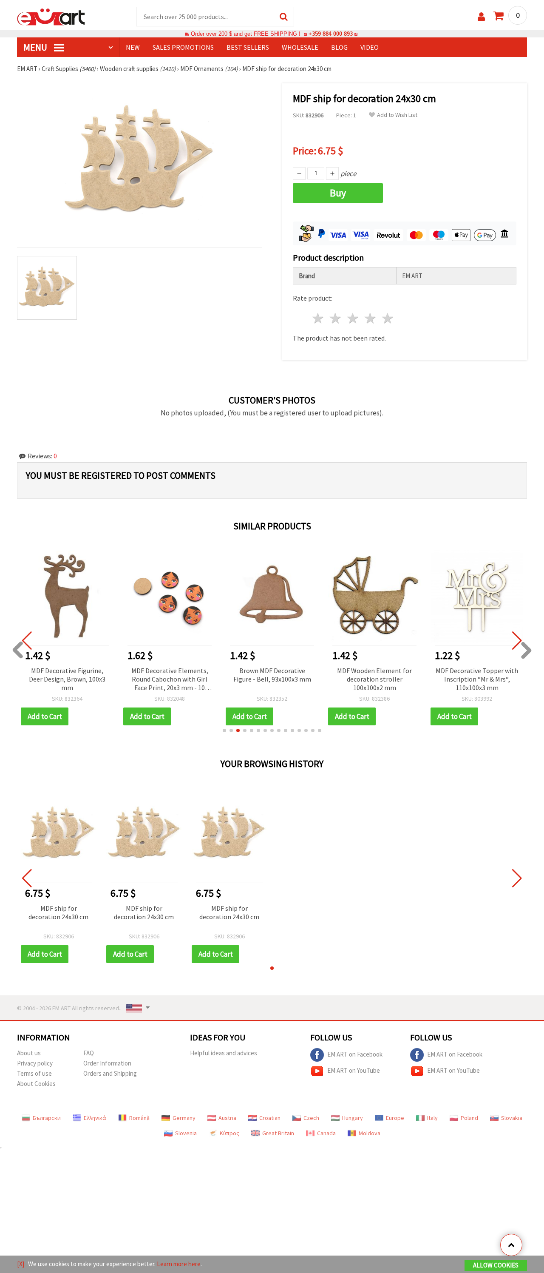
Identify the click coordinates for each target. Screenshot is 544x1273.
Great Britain (278, 1133)
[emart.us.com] (51, 16)
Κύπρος (229, 1133)
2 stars (336, 318)
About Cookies (36, 1084)
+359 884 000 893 (331, 34)
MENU (36, 47)
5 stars (388, 318)
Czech (311, 1118)
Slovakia (511, 1118)
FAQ (88, 1053)
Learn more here (179, 1264)
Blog (339, 47)
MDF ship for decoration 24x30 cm (58, 912)
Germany (184, 1118)
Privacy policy (35, 1063)
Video (369, 47)
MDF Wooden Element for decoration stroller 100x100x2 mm (374, 679)
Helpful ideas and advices (223, 1053)
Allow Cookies (495, 1265)
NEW (133, 47)
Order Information (107, 1063)
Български (47, 1118)
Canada (326, 1133)
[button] (224, 730)
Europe (395, 1118)
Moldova (369, 1133)
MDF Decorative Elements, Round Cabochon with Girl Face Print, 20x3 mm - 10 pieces (169, 679)
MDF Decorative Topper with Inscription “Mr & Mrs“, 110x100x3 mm (477, 679)
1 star (318, 318)
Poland (469, 1118)
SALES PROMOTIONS (183, 47)
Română (139, 1118)
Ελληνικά (95, 1118)
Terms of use (34, 1073)
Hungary (352, 1118)
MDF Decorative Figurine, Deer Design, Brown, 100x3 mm (67, 679)
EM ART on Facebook (354, 1054)
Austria (227, 1118)
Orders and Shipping (110, 1073)
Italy (432, 1118)
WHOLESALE (300, 47)
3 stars (353, 318)
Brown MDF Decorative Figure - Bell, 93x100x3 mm (272, 674)
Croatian (269, 1118)
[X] (20, 1264)
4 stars (370, 318)
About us (29, 1053)
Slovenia (186, 1133)
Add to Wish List (397, 115)
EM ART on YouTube (353, 1070)
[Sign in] (481, 16)
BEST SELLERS (248, 47)
